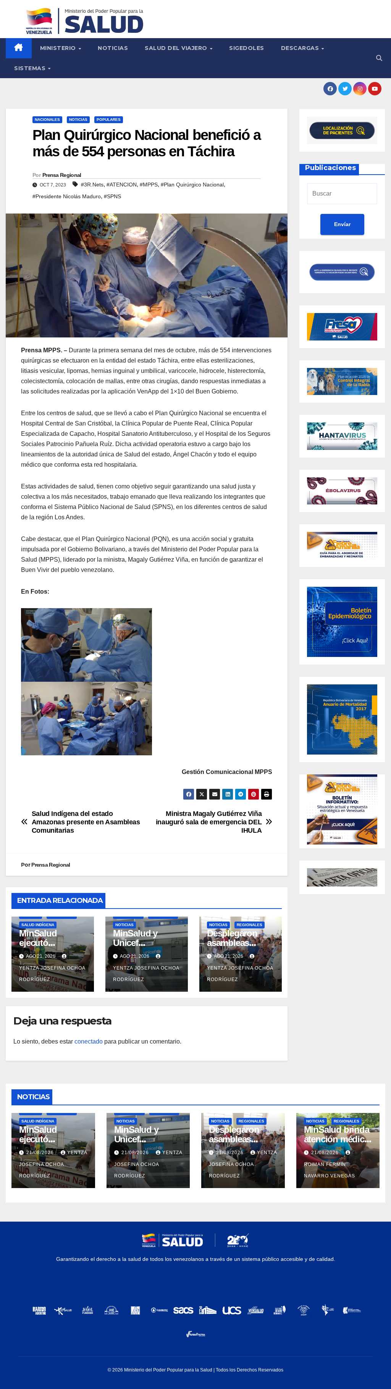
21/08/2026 (40, 1152)
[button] (379, 58)
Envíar (342, 224)
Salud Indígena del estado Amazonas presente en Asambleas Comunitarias (86, 821)
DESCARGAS (301, 48)
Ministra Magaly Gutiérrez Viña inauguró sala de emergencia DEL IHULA (209, 821)
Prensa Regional (61, 175)
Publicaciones (330, 168)
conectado (88, 1041)
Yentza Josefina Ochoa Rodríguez (52, 973)
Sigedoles (246, 48)
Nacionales (47, 119)
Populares (109, 119)
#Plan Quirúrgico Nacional (192, 184)
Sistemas (30, 68)
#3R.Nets (92, 184)
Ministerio (59, 48)
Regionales (249, 925)
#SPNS (112, 196)
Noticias (113, 48)
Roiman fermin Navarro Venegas (329, 1170)
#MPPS (149, 184)
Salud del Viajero (177, 48)
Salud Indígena (37, 925)
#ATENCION (122, 184)
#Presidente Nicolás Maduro (66, 196)
